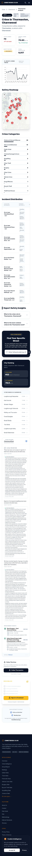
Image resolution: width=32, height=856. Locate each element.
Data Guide (5, 811)
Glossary (4, 823)
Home (3, 9)
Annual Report (6, 766)
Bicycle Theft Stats (7, 787)
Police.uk (10, 654)
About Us (4, 805)
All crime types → (6, 796)
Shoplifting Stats (6, 790)
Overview (4, 761)
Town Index (5, 775)
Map (6, 215)
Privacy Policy (6, 832)
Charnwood (11, 9)
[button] (17, 104)
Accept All (12, 850)
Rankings (4, 769)
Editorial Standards (7, 820)
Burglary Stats (5, 784)
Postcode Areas (6, 778)
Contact (4, 808)
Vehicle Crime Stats (7, 781)
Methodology (5, 817)
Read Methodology (16, 719)
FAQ (3, 814)
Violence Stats (6, 793)
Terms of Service (6, 835)
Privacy (24, 850)
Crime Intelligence (7, 764)
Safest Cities (5, 772)
